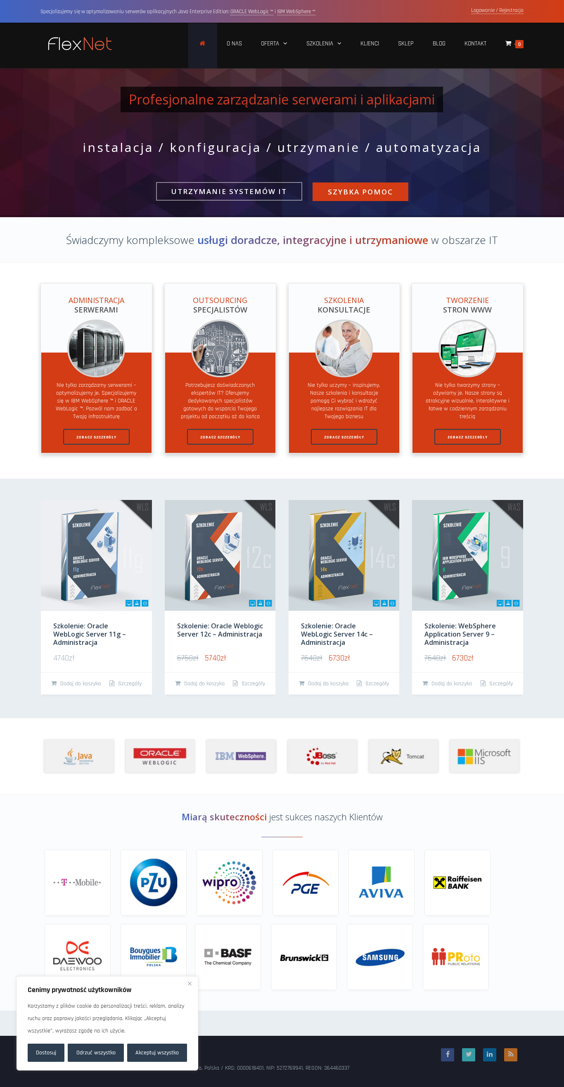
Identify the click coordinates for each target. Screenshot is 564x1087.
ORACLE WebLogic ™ (251, 11)
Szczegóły (129, 684)
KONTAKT (475, 43)
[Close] (189, 983)
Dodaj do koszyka (80, 684)
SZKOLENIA (319, 43)
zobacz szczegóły (96, 437)
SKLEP (406, 43)
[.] (202, 45)
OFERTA (270, 43)
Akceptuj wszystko (157, 1052)
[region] (107, 1023)
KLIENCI (369, 43)
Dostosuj (46, 1052)
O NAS (234, 43)
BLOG (439, 43)
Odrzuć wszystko (96, 1052)
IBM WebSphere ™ (296, 11)
